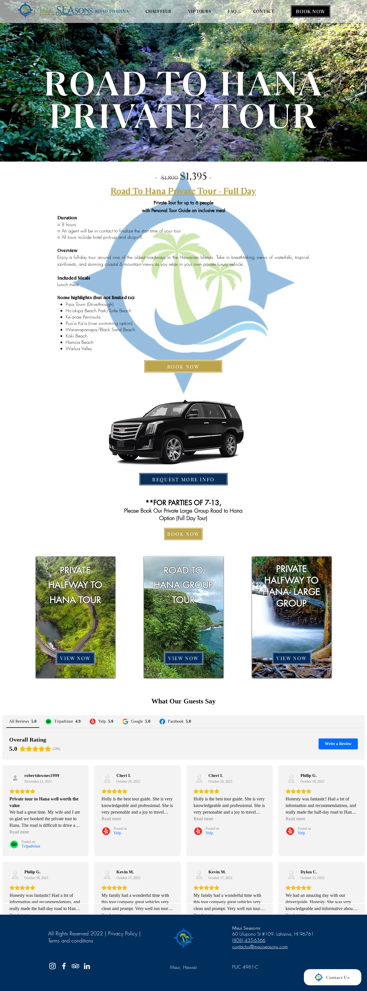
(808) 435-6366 (249, 940)
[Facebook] (64, 966)
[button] (183, 479)
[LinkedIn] (87, 966)
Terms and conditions (70, 940)
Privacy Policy (122, 933)
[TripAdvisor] (75, 966)
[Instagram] (52, 966)
